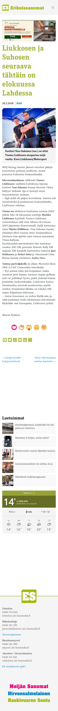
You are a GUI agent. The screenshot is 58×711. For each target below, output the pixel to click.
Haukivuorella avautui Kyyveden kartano (35, 451)
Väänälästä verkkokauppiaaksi (30, 477)
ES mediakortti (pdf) (14, 666)
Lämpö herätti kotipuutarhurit (11, 359)
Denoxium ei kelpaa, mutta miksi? (32, 438)
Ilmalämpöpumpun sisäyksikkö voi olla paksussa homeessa (34, 427)
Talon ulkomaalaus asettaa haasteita (45, 359)
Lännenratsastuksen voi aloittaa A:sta (34, 464)
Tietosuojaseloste (11, 634)
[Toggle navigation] (53, 7)
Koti (19, 103)
